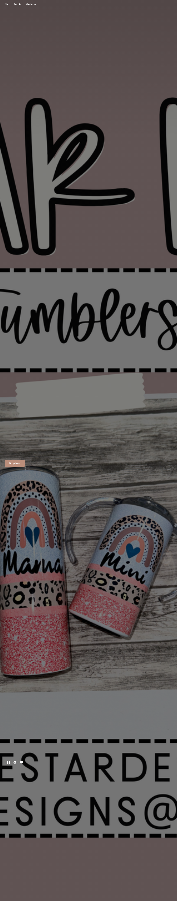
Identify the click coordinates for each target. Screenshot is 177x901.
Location (18, 4)
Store (7, 4)
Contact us (31, 4)
